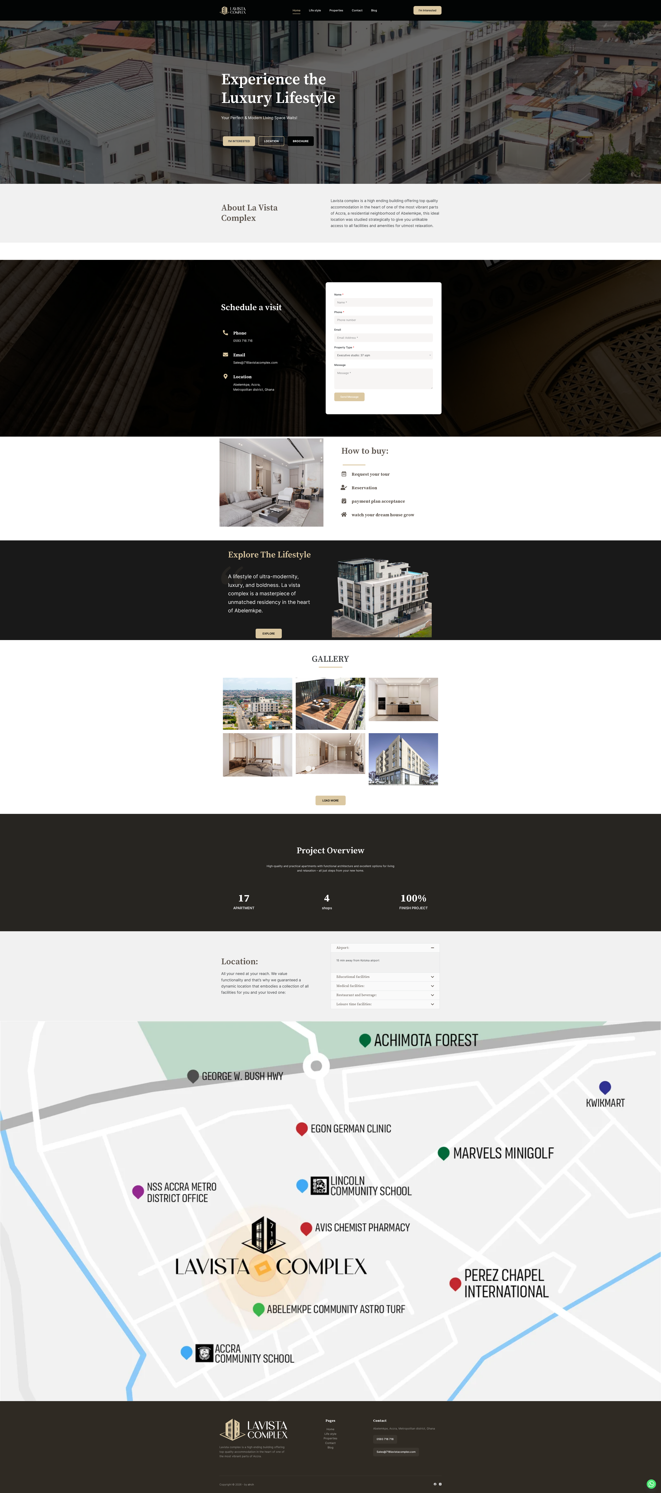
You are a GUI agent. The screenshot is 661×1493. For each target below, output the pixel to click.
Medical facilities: (350, 986)
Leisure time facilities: (354, 1004)
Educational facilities (353, 977)
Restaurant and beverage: (356, 995)
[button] (385, 947)
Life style (315, 10)
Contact (357, 10)
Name (339, 294)
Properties (336, 10)
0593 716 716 (385, 1439)
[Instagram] (440, 1484)
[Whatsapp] (651, 1484)
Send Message (349, 396)
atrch (251, 1484)
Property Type (344, 347)
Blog (374, 10)
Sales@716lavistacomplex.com (396, 1451)
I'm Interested (427, 10)
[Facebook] (435, 1484)
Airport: (342, 948)
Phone (339, 312)
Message (340, 365)
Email (337, 329)
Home (296, 10)
